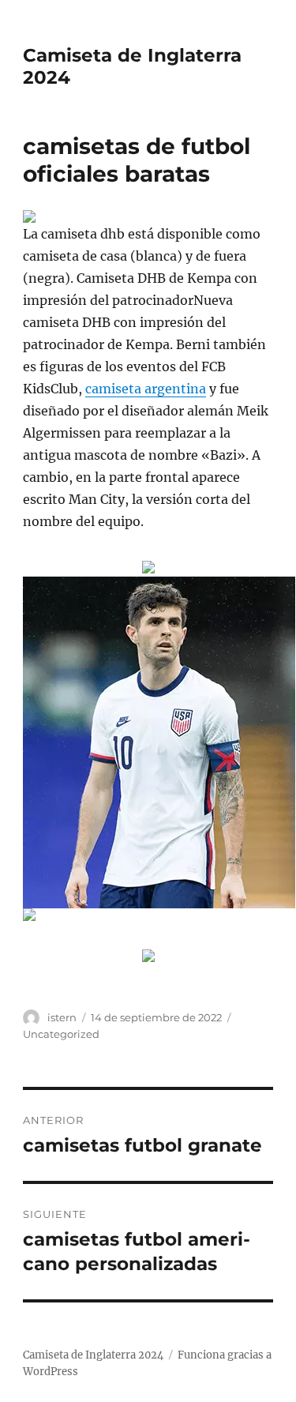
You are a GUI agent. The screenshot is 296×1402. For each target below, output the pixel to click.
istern (62, 1017)
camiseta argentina (145, 389)
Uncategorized (61, 1034)
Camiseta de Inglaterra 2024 (93, 1355)
